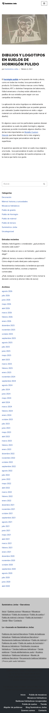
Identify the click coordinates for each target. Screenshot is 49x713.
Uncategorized (8, 231)
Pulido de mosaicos (20, 614)
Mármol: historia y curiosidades (15, 201)
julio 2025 (6, 347)
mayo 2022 (6, 483)
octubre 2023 (7, 419)
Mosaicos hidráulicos (10, 206)
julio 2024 (6, 389)
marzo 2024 (7, 407)
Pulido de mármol (9, 219)
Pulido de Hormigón (10, 214)
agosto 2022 (7, 471)
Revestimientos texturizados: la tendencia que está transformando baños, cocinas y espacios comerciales (23, 269)
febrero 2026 (7, 317)
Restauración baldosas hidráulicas (16, 640)
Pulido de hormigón (34, 617)
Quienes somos (28, 710)
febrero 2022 (7, 496)
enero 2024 (6, 415)
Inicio (4, 611)
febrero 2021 (7, 547)
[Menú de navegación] (44, 3)
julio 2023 (6, 424)
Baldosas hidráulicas (20, 655)
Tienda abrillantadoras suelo (22, 652)
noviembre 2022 (8, 458)
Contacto (18, 620)
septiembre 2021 (9, 518)
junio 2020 (6, 582)
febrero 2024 (7, 411)
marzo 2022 (7, 492)
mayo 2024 (6, 398)
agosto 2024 (7, 385)
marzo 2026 (7, 313)
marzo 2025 (7, 364)
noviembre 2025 (8, 330)
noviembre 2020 (8, 560)
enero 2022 (6, 501)
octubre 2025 (7, 334)
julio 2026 (6, 295)
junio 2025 (6, 351)
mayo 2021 (6, 535)
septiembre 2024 (9, 381)
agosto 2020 (7, 573)
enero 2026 (6, 321)
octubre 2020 (7, 565)
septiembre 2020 (9, 569)
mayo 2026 (6, 304)
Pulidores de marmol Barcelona (15, 634)
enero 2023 (6, 449)
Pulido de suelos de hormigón (31, 643)
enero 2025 (6, 372)
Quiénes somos (14, 611)
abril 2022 (6, 488)
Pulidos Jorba (25, 686)
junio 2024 (6, 394)
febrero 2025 (7, 368)
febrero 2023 (7, 445)
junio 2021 (6, 530)
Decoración (6, 197)
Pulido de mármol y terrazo (13, 617)
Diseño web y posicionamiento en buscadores (25, 689)
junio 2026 (6, 300)
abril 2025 (6, 360)
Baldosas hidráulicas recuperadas (31, 701)
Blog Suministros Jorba (36, 707)
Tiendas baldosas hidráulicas (24, 649)
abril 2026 (6, 308)
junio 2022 (6, 479)
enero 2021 (6, 552)
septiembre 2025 (9, 338)
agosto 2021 (7, 522)
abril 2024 (6, 402)
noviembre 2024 (8, 377)
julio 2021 (6, 526)
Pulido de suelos (37, 614)
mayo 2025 (6, 355)
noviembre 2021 (8, 509)
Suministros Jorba (11, 69)
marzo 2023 (7, 441)
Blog (11, 620)
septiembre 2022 (9, 466)
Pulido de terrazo (9, 223)
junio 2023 (6, 428)
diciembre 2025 (8, 325)
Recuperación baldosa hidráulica (33, 658)
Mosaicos (26, 611)
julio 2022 (6, 475)
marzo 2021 (7, 543)
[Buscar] (44, 183)
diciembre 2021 (8, 505)
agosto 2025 (7, 342)
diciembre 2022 (8, 454)
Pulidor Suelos (39, 686)
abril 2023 (6, 436)
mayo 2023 (6, 432)
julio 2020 (6, 577)
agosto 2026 (7, 291)
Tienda (4, 620)
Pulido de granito (9, 210)
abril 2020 (6, 586)
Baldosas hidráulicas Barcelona (25, 637)
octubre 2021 (7, 513)
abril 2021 (6, 539)
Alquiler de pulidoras (13, 707)
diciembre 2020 (8, 556)
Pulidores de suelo (9, 643)
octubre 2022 (7, 462)
